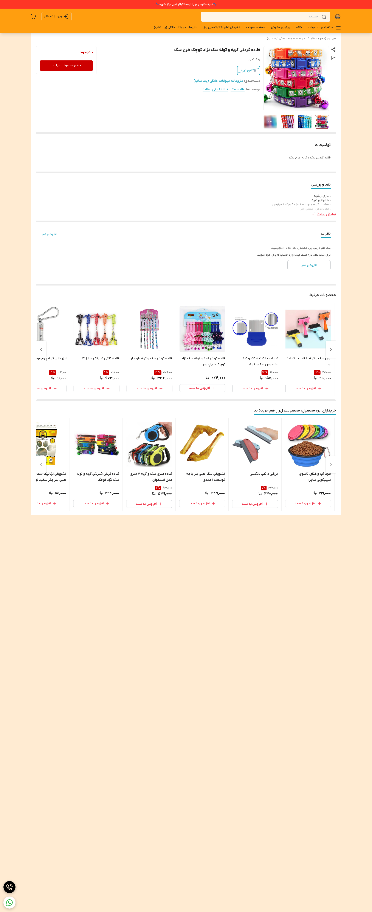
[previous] (331, 349)
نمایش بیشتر (326, 214)
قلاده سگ (238, 89)
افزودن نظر (49, 234)
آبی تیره (246, 70)
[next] (41, 349)
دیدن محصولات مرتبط (66, 65)
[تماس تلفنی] (9, 887)
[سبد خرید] (33, 16)
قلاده (206, 89)
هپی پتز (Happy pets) (323, 38)
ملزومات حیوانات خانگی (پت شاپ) (286, 38)
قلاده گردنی (220, 89)
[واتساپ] (9, 903)
